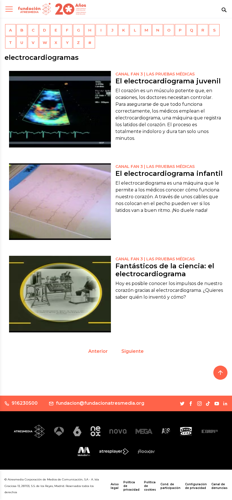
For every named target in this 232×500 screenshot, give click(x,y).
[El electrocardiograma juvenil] (60, 109)
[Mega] (144, 431)
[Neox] (95, 431)
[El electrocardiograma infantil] (60, 201)
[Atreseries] (166, 431)
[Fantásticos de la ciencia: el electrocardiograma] (60, 294)
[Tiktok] (208, 403)
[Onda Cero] (186, 431)
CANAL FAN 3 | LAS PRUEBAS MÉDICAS (155, 74)
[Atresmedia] (29, 431)
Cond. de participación (170, 486)
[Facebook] (190, 403)
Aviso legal (115, 486)
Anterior (98, 351)
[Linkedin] (225, 403)
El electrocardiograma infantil (169, 173)
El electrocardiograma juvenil (168, 81)
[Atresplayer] (114, 451)
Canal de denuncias (219, 486)
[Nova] (117, 431)
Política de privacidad (131, 485)
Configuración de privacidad (196, 486)
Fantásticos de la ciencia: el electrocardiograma (164, 270)
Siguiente (132, 351)
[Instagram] (199, 403)
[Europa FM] (209, 431)
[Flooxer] (146, 451)
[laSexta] (77, 431)
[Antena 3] (59, 431)
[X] (182, 403)
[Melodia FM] (84, 451)
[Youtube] (216, 403)
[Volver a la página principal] (34, 9)
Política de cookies (150, 485)
